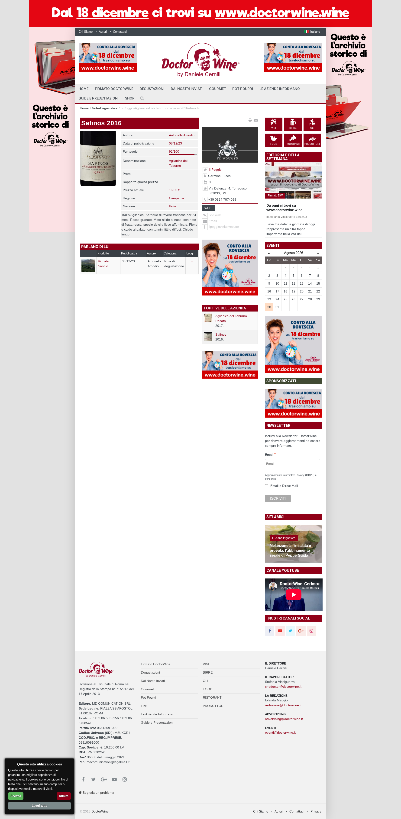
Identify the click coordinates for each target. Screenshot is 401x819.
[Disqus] (139, 352)
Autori (103, 31)
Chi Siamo (86, 31)
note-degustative (104, 108)
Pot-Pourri (242, 89)
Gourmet (217, 89)
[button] (312, 31)
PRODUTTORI (213, 706)
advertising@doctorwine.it (284, 719)
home (83, 89)
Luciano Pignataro (283, 538)
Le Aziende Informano (279, 89)
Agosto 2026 (293, 253)
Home (84, 108)
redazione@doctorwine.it (283, 705)
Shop (130, 98)
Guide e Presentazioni (98, 98)
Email (212, 221)
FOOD (207, 689)
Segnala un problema (98, 792)
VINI (206, 664)
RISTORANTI (213, 697)
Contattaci (120, 31)
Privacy (315, 811)
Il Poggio (215, 169)
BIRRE (208, 672)
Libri (144, 706)
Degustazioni (152, 89)
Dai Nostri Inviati (187, 89)
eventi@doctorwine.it (280, 732)
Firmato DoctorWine (114, 89)
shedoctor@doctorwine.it (283, 686)
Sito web (214, 215)
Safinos (220, 334)
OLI (205, 681)
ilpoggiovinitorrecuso (224, 226)
